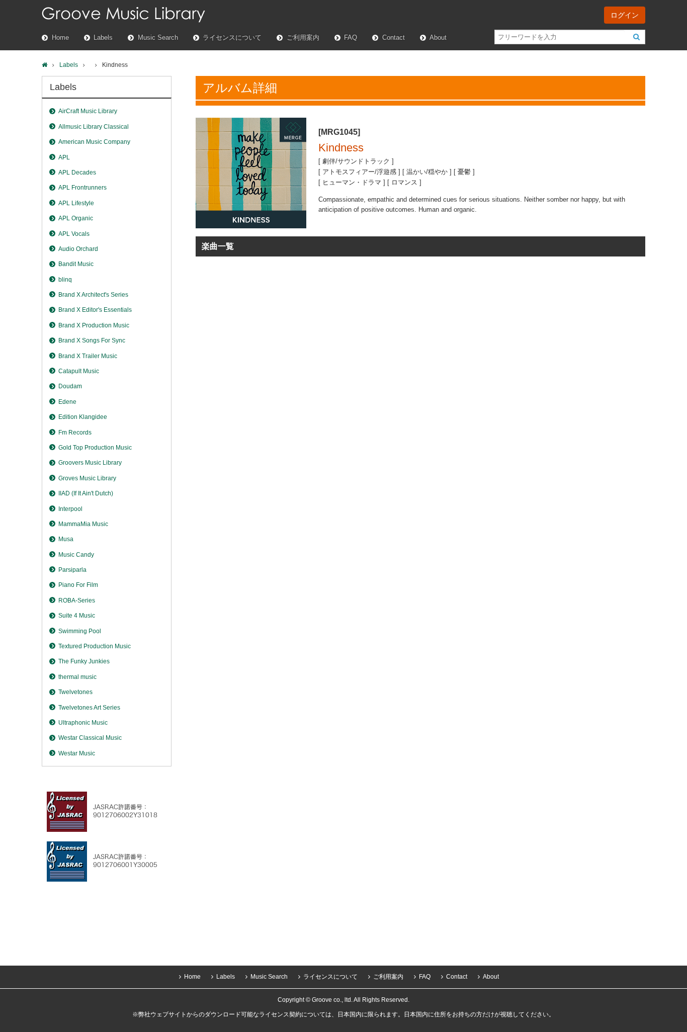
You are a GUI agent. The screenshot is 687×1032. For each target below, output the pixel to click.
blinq (65, 279)
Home (60, 37)
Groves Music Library (87, 478)
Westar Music (76, 753)
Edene (67, 401)
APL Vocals (74, 233)
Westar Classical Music (90, 737)
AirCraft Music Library (87, 111)
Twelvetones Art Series (89, 707)
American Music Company (94, 141)
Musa (65, 539)
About (438, 37)
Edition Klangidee (82, 416)
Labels (103, 37)
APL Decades (77, 172)
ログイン (625, 15)
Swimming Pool (79, 631)
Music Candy (76, 554)
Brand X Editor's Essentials (95, 309)
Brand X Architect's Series (93, 294)
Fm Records (75, 432)
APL (64, 157)
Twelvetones (75, 692)
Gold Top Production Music (95, 447)
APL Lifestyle (76, 203)
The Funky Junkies (84, 661)
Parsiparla (72, 569)
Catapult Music (78, 371)
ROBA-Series (76, 600)
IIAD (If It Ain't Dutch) (85, 493)
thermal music (77, 676)
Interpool (70, 508)
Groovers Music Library (90, 462)
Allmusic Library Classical (93, 126)
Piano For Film (78, 584)
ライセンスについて (232, 37)
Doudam (70, 386)
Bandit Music (76, 264)
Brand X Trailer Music (87, 356)
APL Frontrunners (82, 187)
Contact (393, 37)
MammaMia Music (83, 524)
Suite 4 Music (76, 615)
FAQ (350, 37)
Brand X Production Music (93, 325)
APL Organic (75, 218)
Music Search (158, 37)
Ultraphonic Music (83, 722)
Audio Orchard (78, 248)
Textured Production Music (94, 646)
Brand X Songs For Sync (91, 340)
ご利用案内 (303, 37)
